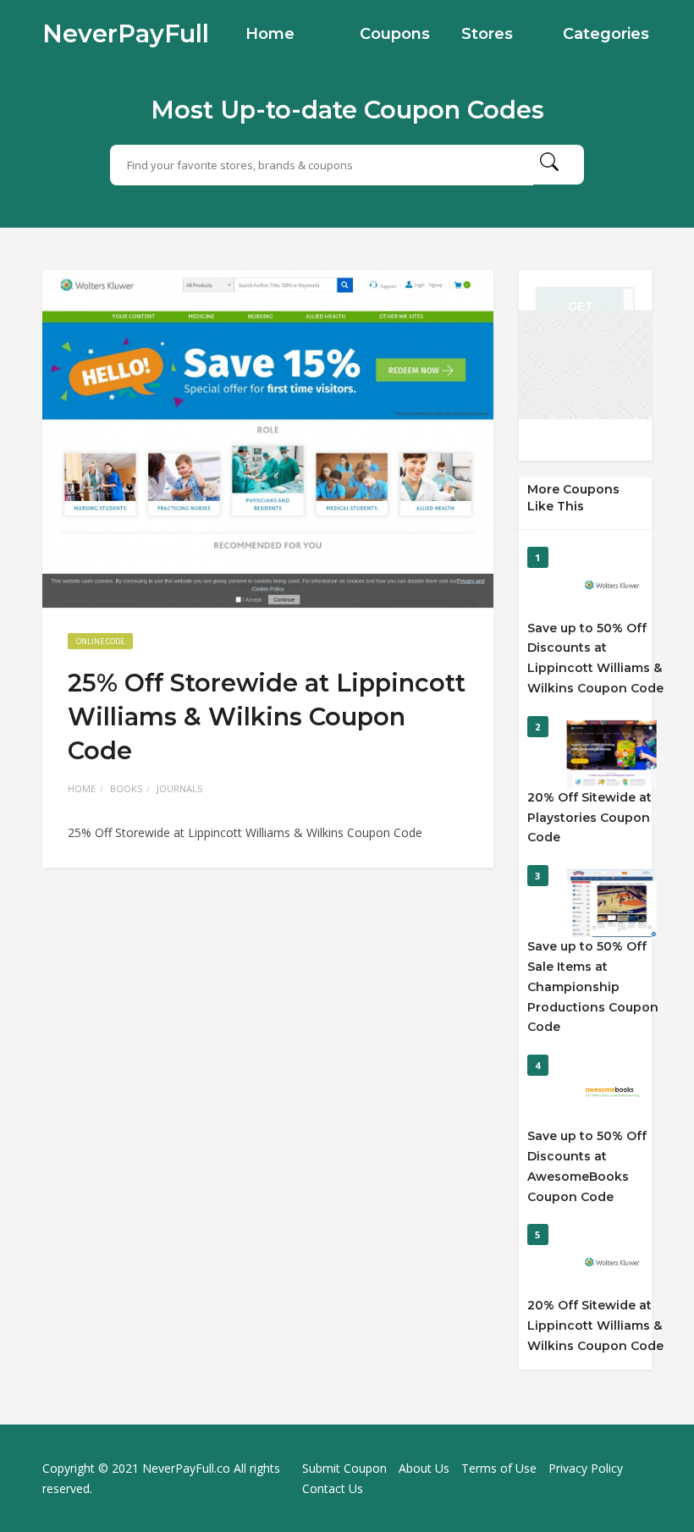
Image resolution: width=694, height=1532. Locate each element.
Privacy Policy (585, 1468)
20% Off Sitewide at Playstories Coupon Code (589, 818)
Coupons (395, 34)
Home (270, 34)
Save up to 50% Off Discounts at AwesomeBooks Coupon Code (587, 1166)
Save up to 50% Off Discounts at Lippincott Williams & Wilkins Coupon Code (595, 658)
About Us (424, 1468)
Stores (487, 34)
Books (126, 788)
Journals (179, 788)
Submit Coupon (344, 1468)
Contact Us (332, 1488)
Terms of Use (499, 1468)
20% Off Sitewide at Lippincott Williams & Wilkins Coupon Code (595, 1325)
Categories (606, 34)
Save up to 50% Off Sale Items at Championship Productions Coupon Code (592, 986)
